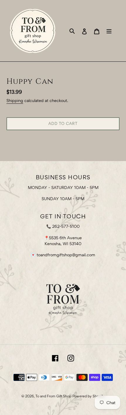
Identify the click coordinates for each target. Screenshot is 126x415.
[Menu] (109, 31)
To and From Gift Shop (53, 396)
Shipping (14, 100)
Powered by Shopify (88, 396)
